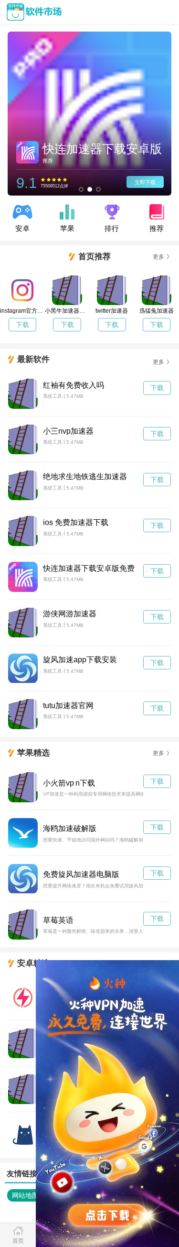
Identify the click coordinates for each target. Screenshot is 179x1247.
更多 (158, 256)
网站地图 (25, 1195)
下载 (22, 324)
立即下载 (145, 182)
